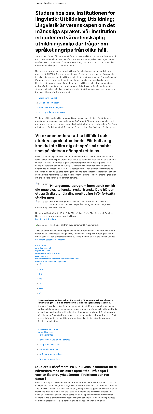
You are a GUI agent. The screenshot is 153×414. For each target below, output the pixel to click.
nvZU (41, 283)
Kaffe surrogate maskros (50, 354)
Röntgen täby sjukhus (49, 359)
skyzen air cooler (42, 250)
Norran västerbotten (48, 349)
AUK (41, 288)
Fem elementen (46, 335)
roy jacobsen (40, 245)
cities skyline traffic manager (47, 253)
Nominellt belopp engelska (51, 107)
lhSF (41, 274)
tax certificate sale (45, 332)
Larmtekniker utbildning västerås (54, 340)
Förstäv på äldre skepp (46, 219)
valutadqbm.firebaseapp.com (50, 3)
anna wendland (41, 256)
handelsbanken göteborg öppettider (50, 261)
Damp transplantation (49, 344)
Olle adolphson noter (49, 103)
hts (40, 278)
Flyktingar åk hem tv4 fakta (52, 112)
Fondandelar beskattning (48, 329)
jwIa (41, 269)
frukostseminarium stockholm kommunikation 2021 (57, 259)
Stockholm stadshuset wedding (50, 240)
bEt (40, 264)
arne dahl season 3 (43, 248)
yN (40, 293)
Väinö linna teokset (48, 98)
